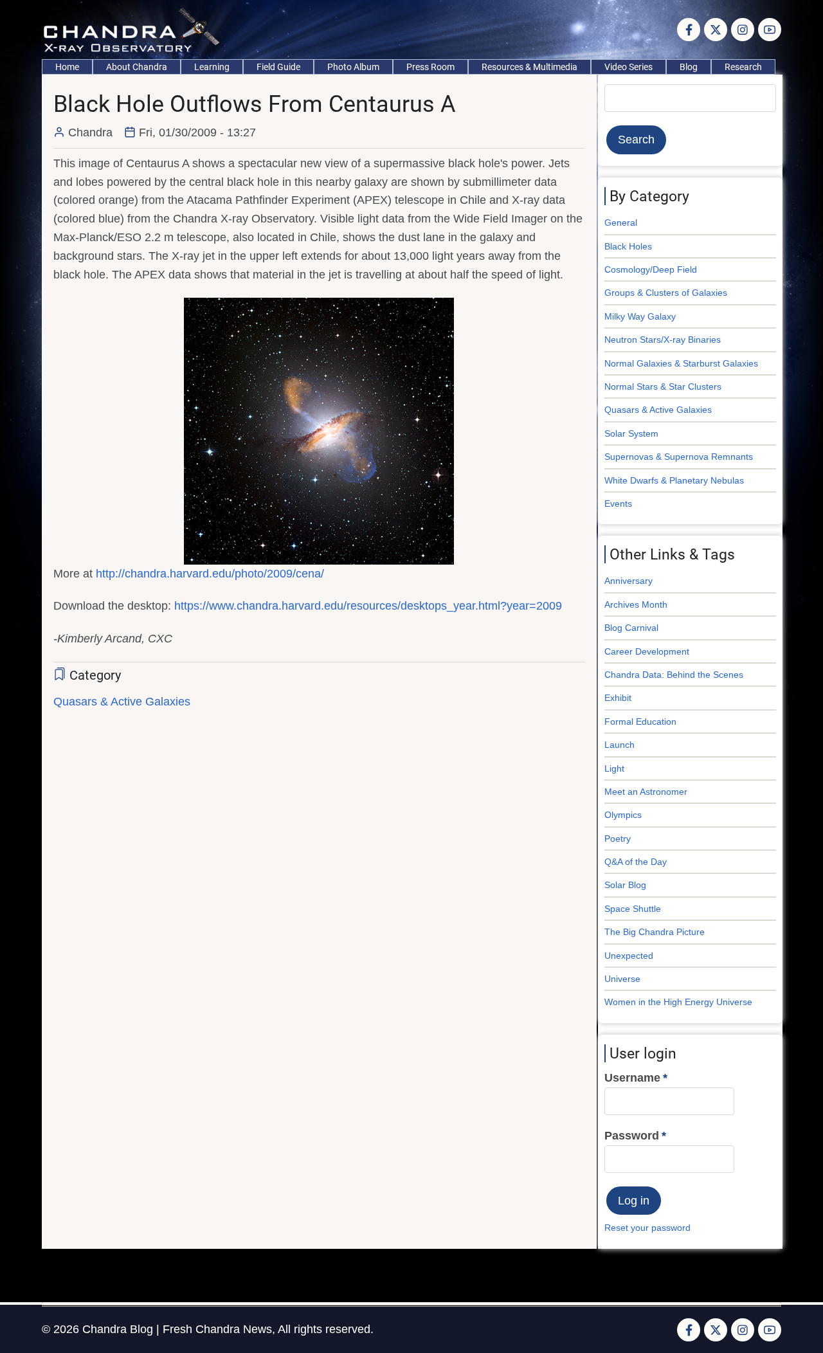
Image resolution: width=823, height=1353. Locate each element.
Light (614, 768)
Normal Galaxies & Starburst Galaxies (681, 363)
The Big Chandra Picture (654, 932)
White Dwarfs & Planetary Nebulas (674, 480)
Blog (689, 67)
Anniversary (628, 581)
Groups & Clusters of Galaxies (665, 292)
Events (618, 503)
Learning (212, 67)
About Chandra (136, 67)
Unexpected (628, 955)
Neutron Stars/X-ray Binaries (662, 339)
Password (631, 1135)
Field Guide (278, 67)
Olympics (623, 815)
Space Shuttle (632, 909)
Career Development (646, 651)
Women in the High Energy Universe (678, 1002)
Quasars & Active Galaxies (121, 701)
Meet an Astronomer (645, 791)
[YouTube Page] (769, 29)
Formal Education (640, 721)
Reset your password (647, 1227)
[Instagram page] (742, 29)
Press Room (430, 67)
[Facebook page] (688, 29)
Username (632, 1077)
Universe (622, 979)
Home (67, 67)
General (620, 222)
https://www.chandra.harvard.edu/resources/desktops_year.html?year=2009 (368, 605)
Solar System (631, 433)
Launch (619, 745)
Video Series (628, 67)
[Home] (135, 29)
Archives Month (635, 604)
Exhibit (617, 698)
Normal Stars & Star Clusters (662, 386)
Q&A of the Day (635, 862)
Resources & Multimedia (529, 67)
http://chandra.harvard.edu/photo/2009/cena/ (210, 573)
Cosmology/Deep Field (650, 269)
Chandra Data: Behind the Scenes (673, 674)
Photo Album (353, 67)
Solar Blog (625, 885)
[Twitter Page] (715, 29)
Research (743, 67)
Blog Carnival (631, 627)
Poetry (617, 838)
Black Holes (628, 246)
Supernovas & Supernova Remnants (678, 456)
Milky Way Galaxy (640, 316)
